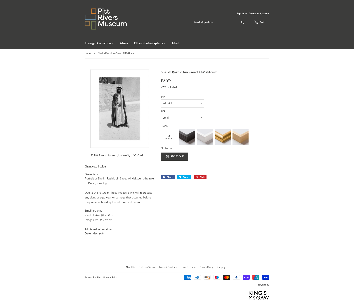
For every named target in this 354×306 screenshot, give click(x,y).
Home (88, 53)
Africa (124, 43)
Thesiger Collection (98, 43)
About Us (130, 267)
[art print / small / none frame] (169, 137)
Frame (164, 126)
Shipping (221, 267)
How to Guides (189, 267)
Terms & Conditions (168, 267)
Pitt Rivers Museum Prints (105, 278)
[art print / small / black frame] (187, 137)
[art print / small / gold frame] (222, 137)
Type (163, 97)
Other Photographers (148, 43)
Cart (263, 22)
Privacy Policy (206, 267)
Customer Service (146, 267)
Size (163, 112)
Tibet (175, 43)
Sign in (240, 14)
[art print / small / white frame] (205, 137)
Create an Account (259, 14)
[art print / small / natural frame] (240, 137)
